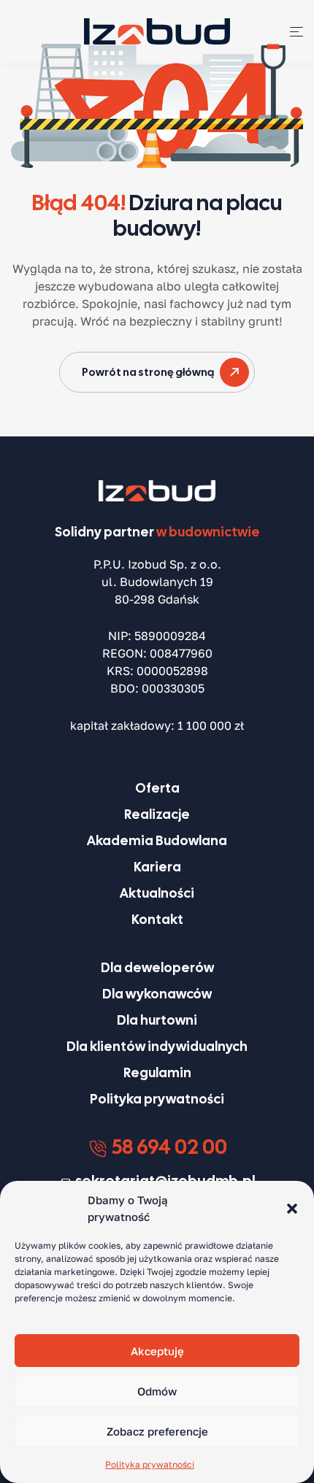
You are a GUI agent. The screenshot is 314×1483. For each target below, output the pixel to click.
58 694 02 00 (167, 1146)
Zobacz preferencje (157, 1431)
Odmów (157, 1391)
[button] (292, 1208)
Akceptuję (157, 1350)
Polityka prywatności (149, 1464)
